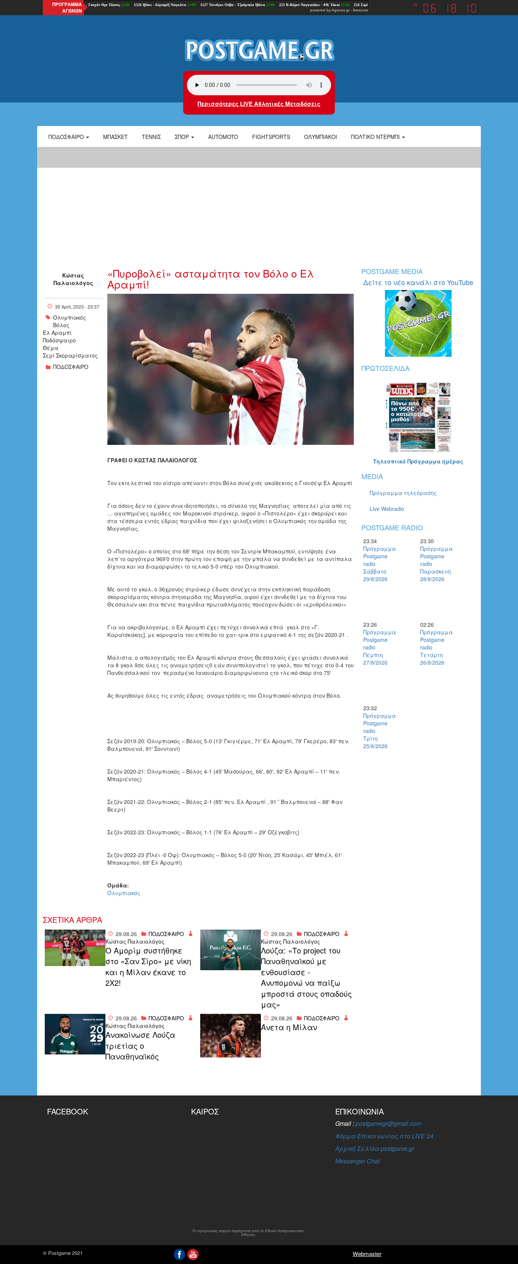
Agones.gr (340, 10)
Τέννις (151, 136)
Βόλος (61, 325)
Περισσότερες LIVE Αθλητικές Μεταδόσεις (259, 103)
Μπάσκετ (115, 136)
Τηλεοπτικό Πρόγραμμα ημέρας (418, 461)
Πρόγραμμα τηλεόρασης (403, 492)
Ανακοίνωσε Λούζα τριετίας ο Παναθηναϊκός (140, 1045)
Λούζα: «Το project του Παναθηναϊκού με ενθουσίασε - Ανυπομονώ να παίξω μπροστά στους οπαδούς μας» (306, 977)
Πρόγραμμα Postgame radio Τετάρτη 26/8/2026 (433, 647)
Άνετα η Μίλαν (289, 1027)
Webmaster (367, 1254)
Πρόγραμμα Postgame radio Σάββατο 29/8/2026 (376, 564)
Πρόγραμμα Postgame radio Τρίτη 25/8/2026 (376, 731)
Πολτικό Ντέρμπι (376, 136)
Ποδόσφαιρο (67, 136)
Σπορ (182, 136)
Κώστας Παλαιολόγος (73, 279)
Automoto (223, 136)
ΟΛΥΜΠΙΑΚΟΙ (320, 136)
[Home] (259, 50)
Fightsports (271, 136)
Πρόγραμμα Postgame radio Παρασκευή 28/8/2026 (433, 564)
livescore (360, 10)
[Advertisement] (259, 203)
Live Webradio (387, 508)
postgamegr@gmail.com (388, 1123)
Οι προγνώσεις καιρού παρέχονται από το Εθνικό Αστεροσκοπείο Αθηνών (248, 1233)
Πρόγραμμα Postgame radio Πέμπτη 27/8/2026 (376, 647)
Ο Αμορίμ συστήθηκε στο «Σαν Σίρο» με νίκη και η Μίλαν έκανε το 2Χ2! (148, 966)
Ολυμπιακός (69, 317)
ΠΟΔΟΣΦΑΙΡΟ (70, 366)
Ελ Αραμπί (57, 332)
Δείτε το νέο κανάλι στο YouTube (418, 282)
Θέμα (50, 347)
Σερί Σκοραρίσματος (70, 355)
